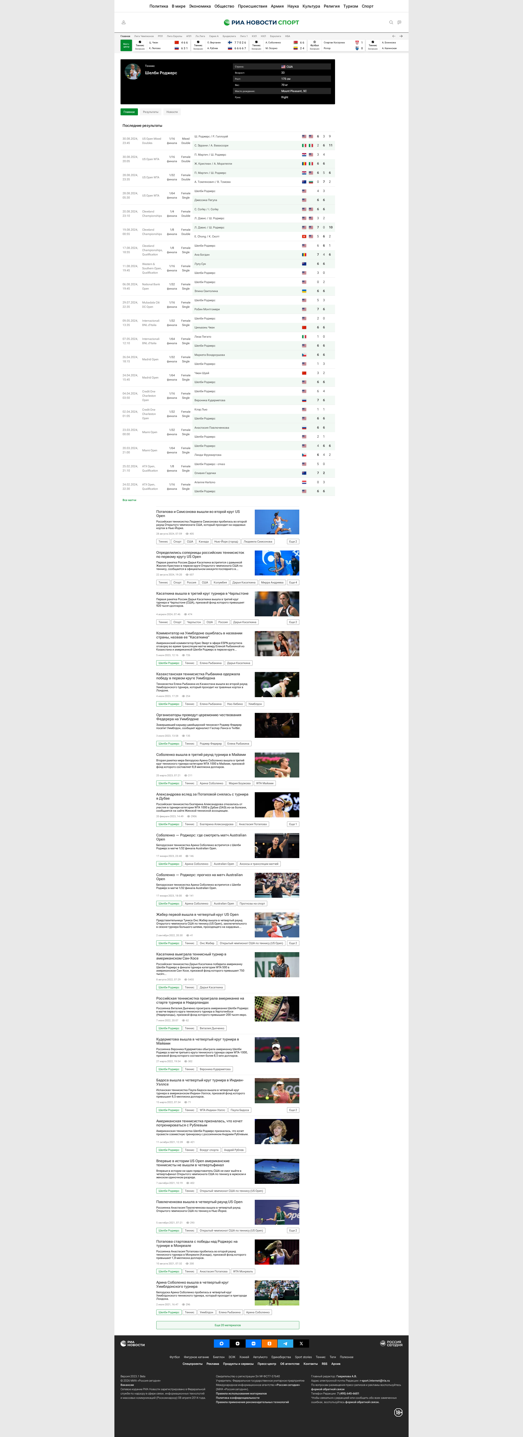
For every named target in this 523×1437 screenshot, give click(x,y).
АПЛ (188, 36)
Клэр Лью (200, 409)
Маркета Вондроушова (209, 354)
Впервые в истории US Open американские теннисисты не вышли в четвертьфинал (193, 1163)
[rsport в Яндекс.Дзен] (237, 1343)
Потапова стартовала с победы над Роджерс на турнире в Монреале (197, 1243)
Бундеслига (229, 36)
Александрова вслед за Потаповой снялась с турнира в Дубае (202, 796)
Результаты (150, 111)
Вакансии (127, 1384)
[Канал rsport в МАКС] (221, 1343)
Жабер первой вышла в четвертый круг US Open (197, 914)
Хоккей (244, 1357)
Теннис (150, 65)
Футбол (175, 1357)
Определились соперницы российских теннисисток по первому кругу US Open (200, 555)
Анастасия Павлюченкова (211, 427)
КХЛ (254, 36)
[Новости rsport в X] (301, 1343)
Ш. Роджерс (202, 136)
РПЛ (160, 36)
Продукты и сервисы (238, 1364)
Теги (333, 1357)
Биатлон (219, 1357)
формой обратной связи (327, 1389)
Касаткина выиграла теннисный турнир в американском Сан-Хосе (191, 956)
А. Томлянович (204, 181)
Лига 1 (244, 36)
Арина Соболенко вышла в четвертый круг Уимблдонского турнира (192, 1284)
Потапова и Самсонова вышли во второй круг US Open (198, 514)
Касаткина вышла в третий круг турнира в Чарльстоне (202, 593)
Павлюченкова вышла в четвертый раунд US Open (199, 1202)
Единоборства (281, 1357)
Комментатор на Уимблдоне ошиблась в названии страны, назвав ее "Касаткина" (199, 635)
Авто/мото (260, 1357)
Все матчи (129, 500)
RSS (324, 1364)
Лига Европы (174, 36)
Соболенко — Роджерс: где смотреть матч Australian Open (201, 837)
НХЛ (263, 36)
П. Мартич (201, 154)
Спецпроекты (192, 1364)
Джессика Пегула (205, 200)
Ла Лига (200, 36)
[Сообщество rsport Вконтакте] (253, 1343)
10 (331, 227)
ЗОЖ (232, 1357)
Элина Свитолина (206, 291)
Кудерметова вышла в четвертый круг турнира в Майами (197, 1041)
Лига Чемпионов (144, 36)
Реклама (213, 1364)
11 (331, 145)
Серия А (214, 36)
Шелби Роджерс (204, 191)
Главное (125, 36)
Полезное (346, 1357)
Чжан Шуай (201, 373)
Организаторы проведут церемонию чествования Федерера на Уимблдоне (198, 717)
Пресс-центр (267, 1364)
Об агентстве (289, 1364)
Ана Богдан (202, 254)
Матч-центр (126, 45)
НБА (287, 36)
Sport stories (303, 1357)
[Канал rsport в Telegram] (285, 1343)
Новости (172, 111)
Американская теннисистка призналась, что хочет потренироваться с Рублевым (199, 1123)
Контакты (311, 1364)
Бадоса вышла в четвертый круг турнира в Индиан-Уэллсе (200, 1082)
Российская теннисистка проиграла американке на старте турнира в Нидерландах (200, 1000)
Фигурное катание (196, 1357)
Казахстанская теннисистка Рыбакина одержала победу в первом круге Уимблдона (198, 676)
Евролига (275, 36)
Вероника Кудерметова (209, 400)
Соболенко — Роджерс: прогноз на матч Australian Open (199, 877)
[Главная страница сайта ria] (247, 22)
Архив (335, 1364)
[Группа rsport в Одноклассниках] (269, 1343)
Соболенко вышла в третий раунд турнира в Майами (201, 755)
